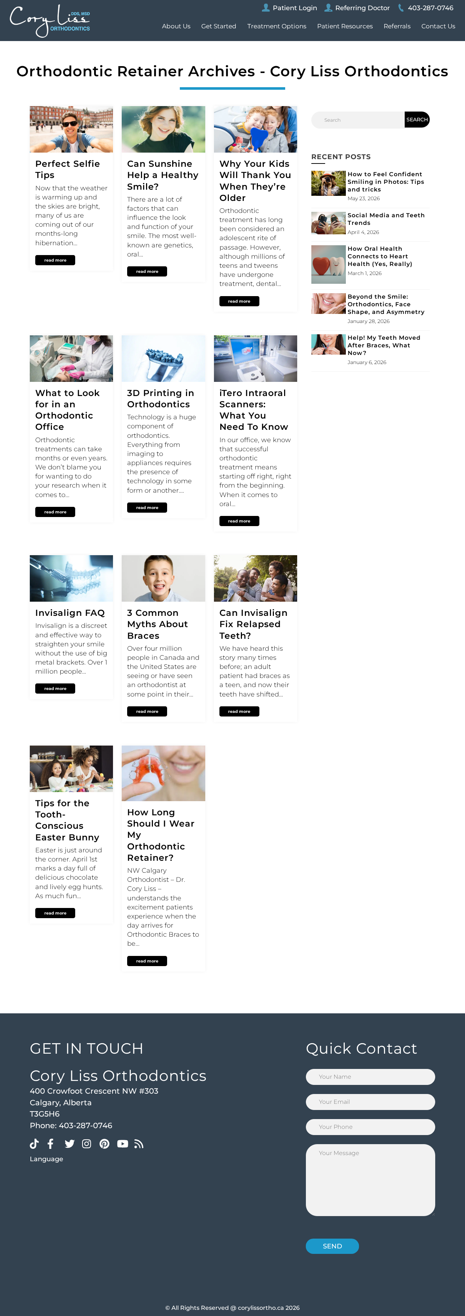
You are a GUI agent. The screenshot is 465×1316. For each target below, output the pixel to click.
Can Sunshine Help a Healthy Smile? (163, 174)
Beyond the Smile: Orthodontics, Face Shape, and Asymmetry (386, 304)
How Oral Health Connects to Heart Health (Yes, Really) (380, 256)
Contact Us (438, 26)
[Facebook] (54, 1143)
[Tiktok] (37, 1143)
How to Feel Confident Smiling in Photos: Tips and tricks (386, 182)
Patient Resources (345, 26)
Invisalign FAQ (70, 612)
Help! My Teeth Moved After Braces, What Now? (384, 345)
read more (55, 260)
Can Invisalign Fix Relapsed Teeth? (253, 624)
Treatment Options (276, 26)
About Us (176, 26)
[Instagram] (89, 1143)
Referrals (397, 26)
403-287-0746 (430, 8)
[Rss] (141, 1143)
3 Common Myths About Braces (157, 624)
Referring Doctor (362, 8)
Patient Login (295, 8)
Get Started (218, 26)
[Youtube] (124, 1143)
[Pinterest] (106, 1143)
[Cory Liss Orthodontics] (50, 21)
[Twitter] (71, 1143)
